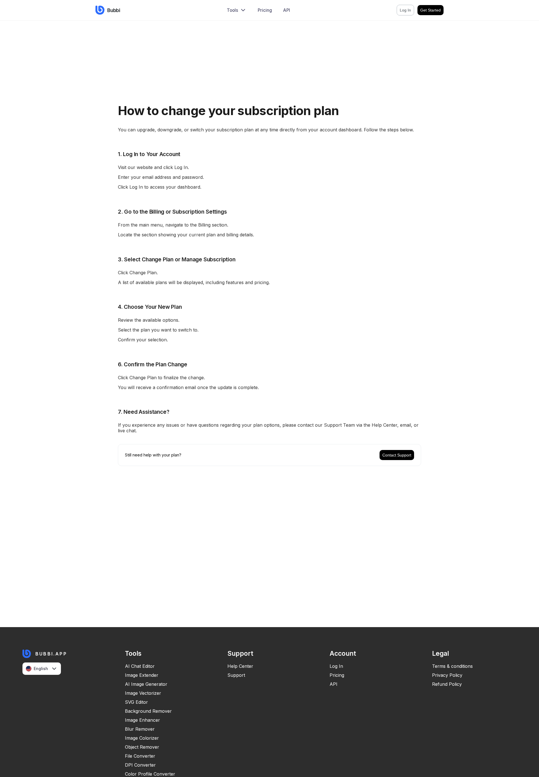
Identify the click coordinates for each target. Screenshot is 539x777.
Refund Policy (447, 684)
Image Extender (141, 675)
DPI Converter (140, 765)
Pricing (265, 10)
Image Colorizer (142, 738)
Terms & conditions (452, 666)
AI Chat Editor (140, 666)
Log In (336, 666)
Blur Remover (140, 729)
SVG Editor (136, 702)
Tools (232, 10)
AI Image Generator (146, 684)
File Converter (140, 756)
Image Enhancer (142, 720)
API (286, 10)
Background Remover (148, 711)
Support (236, 675)
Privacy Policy (447, 675)
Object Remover (142, 747)
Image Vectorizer (143, 693)
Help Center (240, 666)
